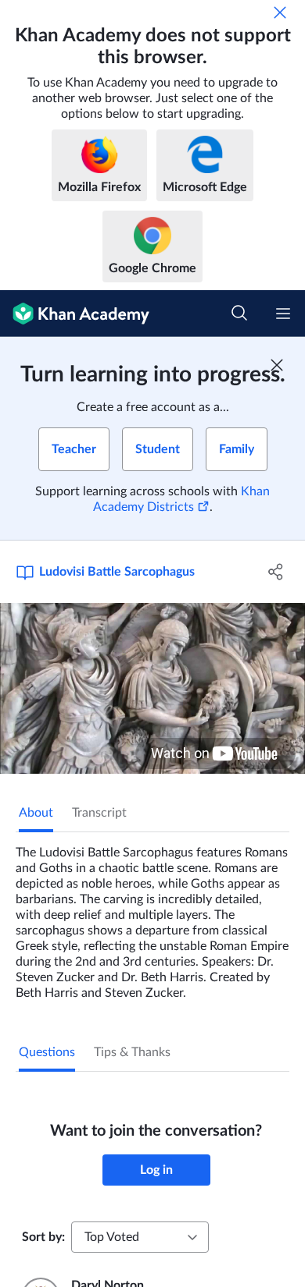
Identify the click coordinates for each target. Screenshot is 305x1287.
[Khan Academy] (74, 313)
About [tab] (36, 813)
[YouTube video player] (152, 688)
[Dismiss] (279, 12)
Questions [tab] (47, 1052)
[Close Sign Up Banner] (276, 365)
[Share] (275, 571)
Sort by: (43, 1237)
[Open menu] (283, 313)
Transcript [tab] (99, 813)
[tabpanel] (152, 916)
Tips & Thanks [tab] (132, 1052)
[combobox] (140, 1237)
